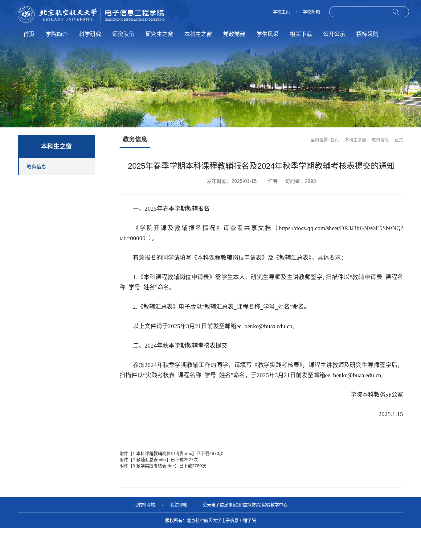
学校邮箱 (311, 11)
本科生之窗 (198, 34)
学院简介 (57, 34)
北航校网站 (144, 504)
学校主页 (281, 11)
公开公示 (334, 34)
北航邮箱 (178, 504)
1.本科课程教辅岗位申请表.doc (162, 453)
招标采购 (367, 34)
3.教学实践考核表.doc (154, 465)
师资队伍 (123, 34)
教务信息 (380, 139)
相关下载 (301, 34)
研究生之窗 (159, 34)
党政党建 (234, 34)
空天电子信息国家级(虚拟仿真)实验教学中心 (245, 504)
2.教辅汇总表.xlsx (149, 459)
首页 (29, 34)
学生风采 (267, 34)
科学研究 (90, 34)
